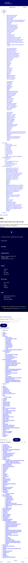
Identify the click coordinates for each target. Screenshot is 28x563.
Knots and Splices (6, 480)
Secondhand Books (7, 520)
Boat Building (6, 448)
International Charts (7, 350)
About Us (5, 333)
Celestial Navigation (9, 493)
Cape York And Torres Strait (9, 393)
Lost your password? (4, 327)
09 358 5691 (4, 250)
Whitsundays (5, 435)
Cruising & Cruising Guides (11, 364)
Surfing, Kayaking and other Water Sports (12, 548)
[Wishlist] (22, 559)
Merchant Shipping (7, 488)
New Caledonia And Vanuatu (11, 354)
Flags (4, 472)
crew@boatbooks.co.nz (7, 261)
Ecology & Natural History (8, 466)
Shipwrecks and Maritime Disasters (13, 381)
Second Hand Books (7, 359)
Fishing (7, 366)
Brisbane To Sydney (7, 392)
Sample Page (5, 421)
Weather (7, 382)
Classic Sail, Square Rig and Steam (13, 363)
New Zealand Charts (7, 495)
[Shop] (1, 559)
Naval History (6, 491)
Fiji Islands (5, 469)
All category (5, 444)
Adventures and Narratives (11, 360)
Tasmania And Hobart (7, 431)
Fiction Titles (5, 467)
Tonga (6, 348)
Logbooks (5, 482)
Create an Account (7, 316)
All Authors (5, 388)
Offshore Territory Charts (8, 416)
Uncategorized (6, 552)
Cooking (4, 458)
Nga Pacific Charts (7, 509)
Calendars (5, 451)
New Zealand (8, 339)
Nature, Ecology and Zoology (11, 535)
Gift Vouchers (6, 476)
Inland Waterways (6, 478)
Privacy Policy (6, 419)
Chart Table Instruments (8, 455)
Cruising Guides (6, 403)
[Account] (8, 559)
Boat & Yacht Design (7, 447)
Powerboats (5, 513)
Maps (4, 486)
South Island (8, 342)
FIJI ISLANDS (6, 404)
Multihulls (5, 489)
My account (5, 409)
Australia (7, 352)
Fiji (6, 353)
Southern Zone (8, 347)
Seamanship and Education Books (12, 380)
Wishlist (22, 561)
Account (9, 561)
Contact (4, 383)
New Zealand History (7, 508)
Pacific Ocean (8, 337)
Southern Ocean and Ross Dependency (13, 349)
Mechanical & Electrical (8, 487)
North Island (8, 341)
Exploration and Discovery (11, 365)
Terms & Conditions (7, 432)
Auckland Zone (8, 344)
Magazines (5, 484)
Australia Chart (6, 391)
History (7, 367)
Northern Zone (8, 343)
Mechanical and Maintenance (11, 370)
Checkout (5, 398)
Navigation (7, 374)
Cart (4, 394)
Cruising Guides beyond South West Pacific (14, 460)
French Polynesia (9, 355)
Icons (4, 406)
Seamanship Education (8, 519)
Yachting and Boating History (9, 557)
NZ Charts (5, 336)
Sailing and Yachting (9, 378)
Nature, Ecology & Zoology (11, 372)
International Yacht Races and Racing (13, 377)
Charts (4, 395)
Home (1, 215)
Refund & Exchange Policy (9, 420)
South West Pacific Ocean (11, 338)
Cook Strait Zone (9, 345)
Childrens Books (6, 456)
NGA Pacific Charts (9, 358)
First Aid (4, 470)
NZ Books (5, 511)
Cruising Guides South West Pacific (13, 462)
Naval (6, 375)
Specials (4, 547)
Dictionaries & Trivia (7, 465)
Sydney (4, 430)
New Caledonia (6, 494)
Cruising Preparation (7, 464)
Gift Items (5, 475)
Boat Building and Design (11, 361)
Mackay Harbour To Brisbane (9, 408)
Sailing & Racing (6, 515)
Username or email (4, 319)
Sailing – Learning (7, 514)
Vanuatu (4, 553)
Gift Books (5, 473)
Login (3, 325)
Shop (1, 561)
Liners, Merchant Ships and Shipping (13, 369)
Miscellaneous (8, 371)
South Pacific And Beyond (11, 356)
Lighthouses (5, 481)
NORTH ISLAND (9, 499)
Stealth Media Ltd (23, 308)
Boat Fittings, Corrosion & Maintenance (11, 449)
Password (2, 321)
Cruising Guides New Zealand (12, 461)
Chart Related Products (8, 454)
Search (16, 439)
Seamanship (5, 517)
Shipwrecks (5, 544)
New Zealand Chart (7, 411)
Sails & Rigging (6, 516)
